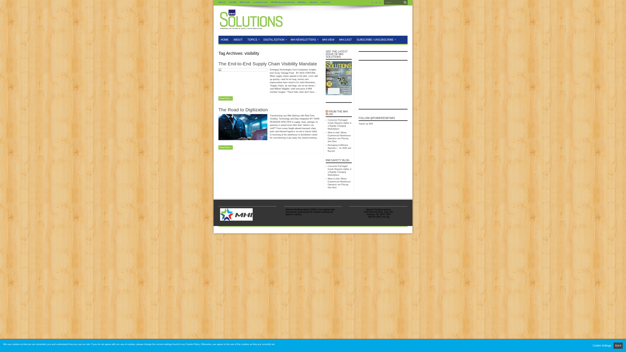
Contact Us (326, 2)
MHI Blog (302, 2)
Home (225, 39)
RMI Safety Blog (337, 160)
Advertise (313, 2)
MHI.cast (345, 39)
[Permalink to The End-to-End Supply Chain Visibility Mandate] (242, 70)
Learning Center (260, 2)
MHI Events (245, 2)
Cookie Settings (602, 345)
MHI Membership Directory (283, 2)
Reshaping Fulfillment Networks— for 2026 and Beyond (339, 148)
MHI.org (221, 2)
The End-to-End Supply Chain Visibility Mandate (267, 63)
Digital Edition (273, 39)
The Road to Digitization (243, 109)
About (238, 39)
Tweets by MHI (366, 124)
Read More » (226, 98)
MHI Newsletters (303, 39)
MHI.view (328, 39)
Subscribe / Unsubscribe (375, 39)
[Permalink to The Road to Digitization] (242, 139)
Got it (618, 345)
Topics (252, 39)
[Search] (405, 2)
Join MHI (233, 2)
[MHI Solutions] (251, 27)
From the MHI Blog (337, 113)
